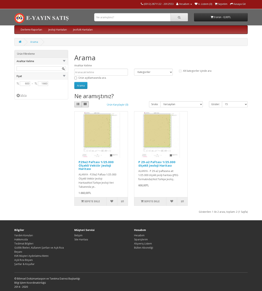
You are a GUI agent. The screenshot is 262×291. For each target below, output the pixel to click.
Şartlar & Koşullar (24, 264)
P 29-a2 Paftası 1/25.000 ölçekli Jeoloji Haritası (156, 163)
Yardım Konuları (23, 235)
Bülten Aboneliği (143, 247)
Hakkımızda (21, 239)
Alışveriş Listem (143, 243)
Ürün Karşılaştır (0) (117, 104)
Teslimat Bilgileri (23, 243)
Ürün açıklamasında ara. (92, 78)
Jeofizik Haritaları (83, 29)
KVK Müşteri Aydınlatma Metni (31, 256)
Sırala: (154, 104)
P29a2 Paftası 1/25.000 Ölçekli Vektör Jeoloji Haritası (96, 165)
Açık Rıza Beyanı (23, 260)
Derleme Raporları (31, 29)
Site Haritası (81, 239)
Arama (34, 42)
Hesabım (139, 235)
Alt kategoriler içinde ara (197, 71)
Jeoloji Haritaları (57, 29)
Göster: (215, 104)
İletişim (78, 235)
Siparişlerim (141, 239)
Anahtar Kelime (83, 65)
